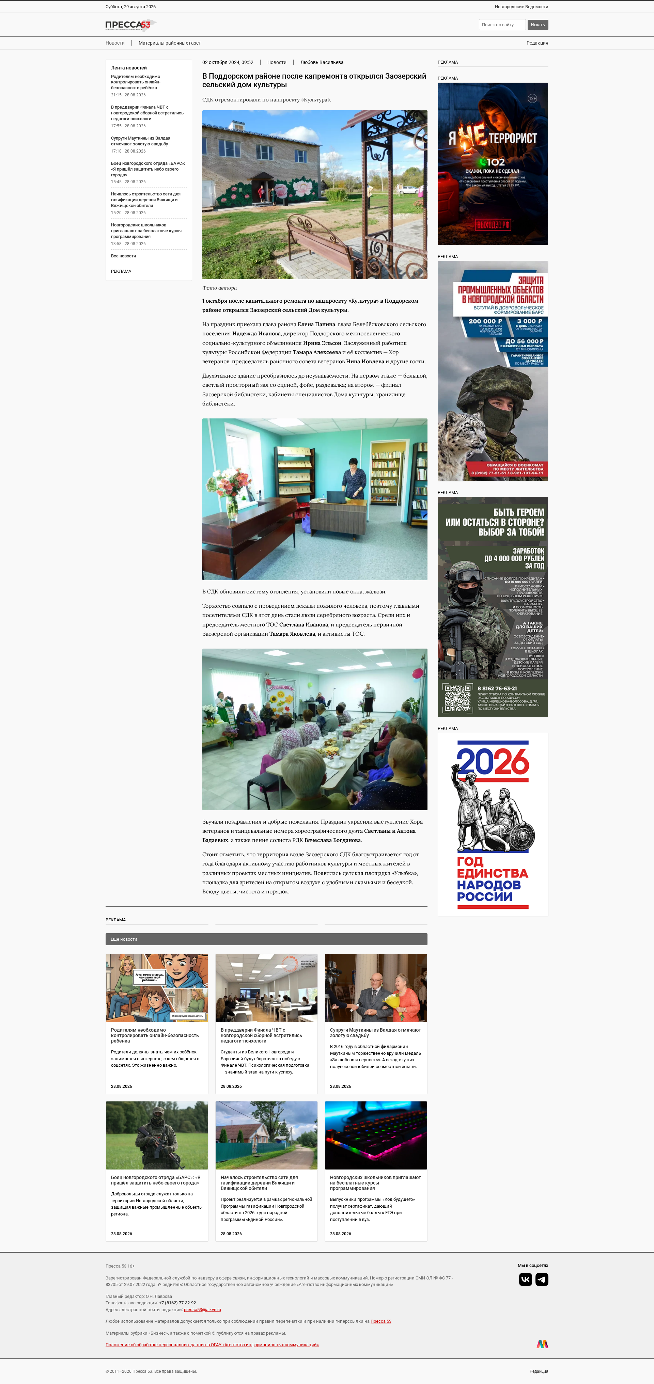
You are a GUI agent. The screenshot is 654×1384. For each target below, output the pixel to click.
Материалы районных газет (170, 43)
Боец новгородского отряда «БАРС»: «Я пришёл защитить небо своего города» (148, 169)
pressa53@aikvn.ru (202, 1309)
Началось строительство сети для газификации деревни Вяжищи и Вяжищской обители (146, 199)
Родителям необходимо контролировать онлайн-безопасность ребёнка (135, 82)
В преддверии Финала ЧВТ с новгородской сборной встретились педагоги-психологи (147, 113)
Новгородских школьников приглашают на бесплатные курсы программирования (146, 230)
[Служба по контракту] (493, 607)
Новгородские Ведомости (521, 6)
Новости (115, 43)
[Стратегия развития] (493, 824)
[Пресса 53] (205, 25)
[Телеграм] (541, 1279)
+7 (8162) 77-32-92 (177, 1302)
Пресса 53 (381, 1321)
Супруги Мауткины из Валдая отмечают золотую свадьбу (140, 141)
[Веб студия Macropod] (542, 1344)
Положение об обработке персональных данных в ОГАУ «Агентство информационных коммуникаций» (212, 1344)
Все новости (123, 255)
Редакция (537, 43)
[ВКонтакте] (525, 1279)
